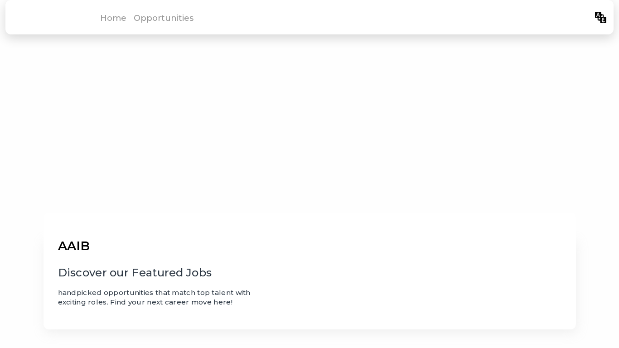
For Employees (559, 17)
